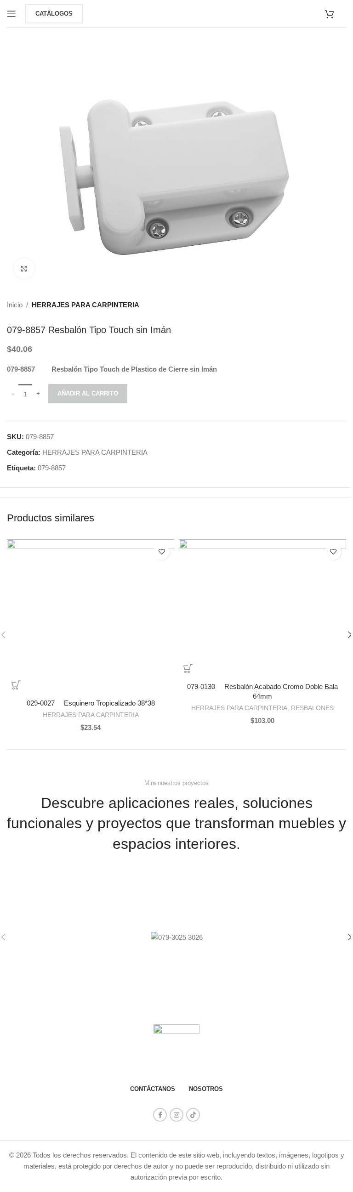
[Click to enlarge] (24, 268)
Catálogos (54, 13)
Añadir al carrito (87, 393)
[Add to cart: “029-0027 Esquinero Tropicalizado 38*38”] (16, 685)
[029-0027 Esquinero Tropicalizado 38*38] (90, 616)
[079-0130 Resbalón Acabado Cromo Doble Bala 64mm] (262, 608)
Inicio (15, 305)
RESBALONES (312, 708)
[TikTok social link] (193, 1115)
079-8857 (52, 468)
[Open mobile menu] (11, 14)
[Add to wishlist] (162, 552)
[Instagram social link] (176, 1115)
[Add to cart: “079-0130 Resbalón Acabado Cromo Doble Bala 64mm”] (188, 668)
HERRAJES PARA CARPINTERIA (85, 305)
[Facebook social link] (160, 1115)
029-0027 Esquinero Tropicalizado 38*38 (91, 703)
